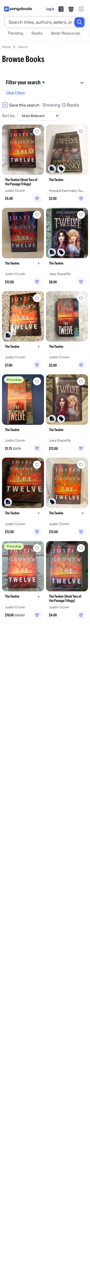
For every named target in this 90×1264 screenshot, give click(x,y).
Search (23, 47)
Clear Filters (15, 92)
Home (6, 47)
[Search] (79, 22)
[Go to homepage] (18, 9)
